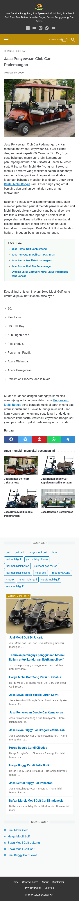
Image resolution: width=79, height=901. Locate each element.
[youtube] (34, 28)
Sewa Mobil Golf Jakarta (24, 842)
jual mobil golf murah (45, 565)
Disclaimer (58, 882)
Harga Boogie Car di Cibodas (28, 747)
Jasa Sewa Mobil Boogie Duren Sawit (33, 695)
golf (8, 552)
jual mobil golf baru (37, 559)
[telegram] (68, 439)
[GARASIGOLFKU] (39, 7)
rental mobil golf (28, 579)
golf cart (19, 552)
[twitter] (25, 439)
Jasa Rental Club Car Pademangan (32, 266)
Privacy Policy (33, 887)
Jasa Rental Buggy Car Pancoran (31, 783)
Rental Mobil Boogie (17, 184)
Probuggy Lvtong (60, 572)
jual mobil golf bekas (17, 565)
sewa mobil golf (15, 586)
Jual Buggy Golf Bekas (22, 855)
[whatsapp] (47, 28)
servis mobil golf (50, 579)
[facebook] (28, 28)
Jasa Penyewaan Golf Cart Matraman (33, 254)
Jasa (54, 552)
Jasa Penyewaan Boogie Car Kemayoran (36, 712)
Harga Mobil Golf (19, 836)
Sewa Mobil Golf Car (21, 849)
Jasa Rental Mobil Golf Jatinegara (32, 260)
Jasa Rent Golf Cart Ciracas (57, 511)
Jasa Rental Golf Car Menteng (29, 249)
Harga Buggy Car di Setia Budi (29, 765)
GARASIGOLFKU (44, 895)
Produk (10, 579)
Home (15, 882)
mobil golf (40, 572)
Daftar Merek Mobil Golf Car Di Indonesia (36, 800)
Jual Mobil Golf (18, 830)
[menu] (8, 39)
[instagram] (40, 28)
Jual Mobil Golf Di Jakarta (26, 637)
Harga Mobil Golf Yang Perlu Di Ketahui (35, 677)
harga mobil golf (38, 552)
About (45, 882)
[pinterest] (39, 439)
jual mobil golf (14, 559)
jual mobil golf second (18, 572)
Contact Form (30, 882)
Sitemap (49, 887)
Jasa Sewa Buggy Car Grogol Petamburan (37, 730)
